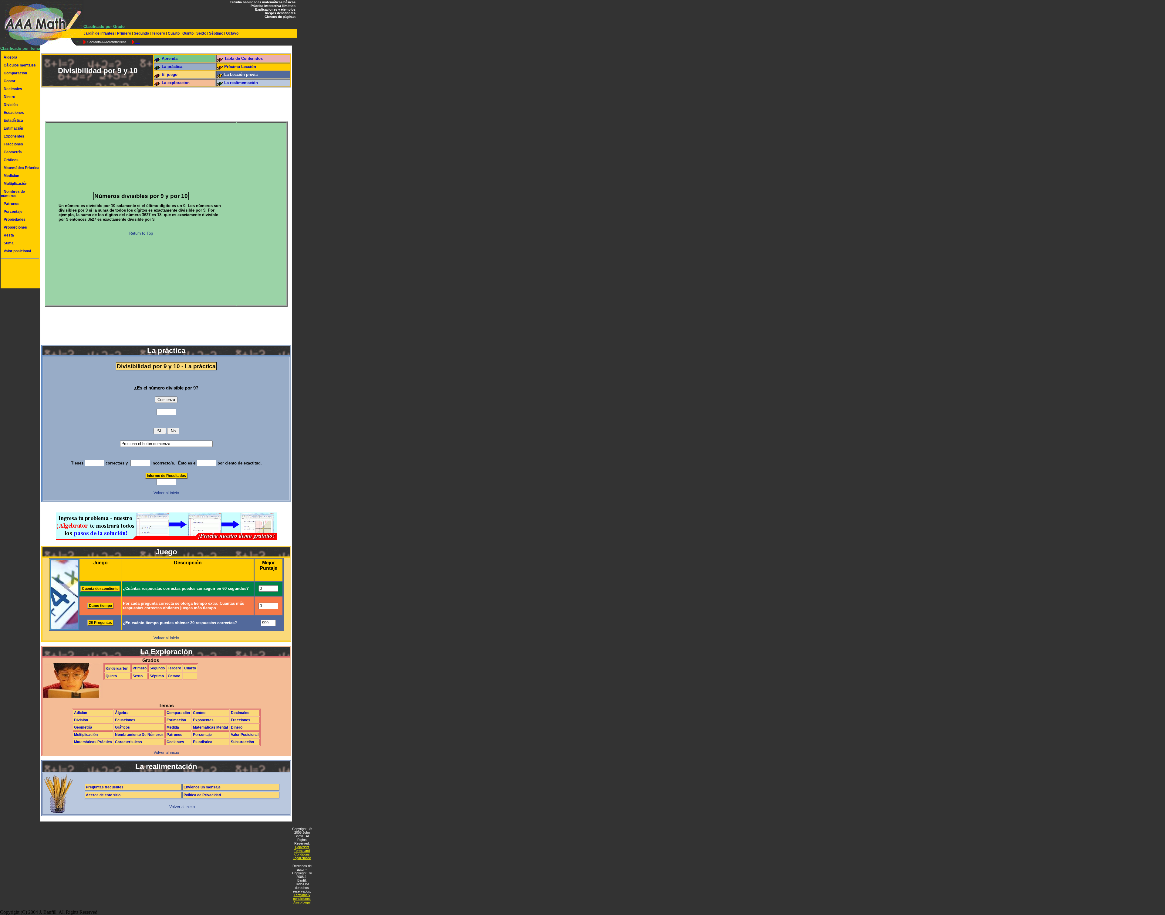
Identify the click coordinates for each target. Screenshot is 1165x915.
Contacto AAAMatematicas (107, 42)
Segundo (141, 33)
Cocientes (175, 742)
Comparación (15, 73)
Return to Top (141, 233)
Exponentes (14, 136)
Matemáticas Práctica (93, 742)
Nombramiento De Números (139, 735)
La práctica (172, 66)
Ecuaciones (14, 113)
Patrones (11, 204)
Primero (124, 33)
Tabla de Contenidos (243, 58)
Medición (11, 176)
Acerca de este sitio (103, 795)
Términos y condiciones (302, 896)
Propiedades (14, 219)
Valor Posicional (244, 735)
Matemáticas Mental (210, 727)
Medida (173, 727)
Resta (9, 235)
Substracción (242, 742)
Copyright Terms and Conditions (302, 850)
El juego (169, 74)
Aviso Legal (301, 902)
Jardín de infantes (99, 33)
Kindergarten (117, 668)
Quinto (187, 33)
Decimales (13, 89)
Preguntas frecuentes (104, 787)
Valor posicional (17, 251)
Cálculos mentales (20, 65)
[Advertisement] (19, 274)
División (11, 105)
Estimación (13, 128)
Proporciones (15, 227)
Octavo (231, 33)
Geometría (13, 152)
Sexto (201, 33)
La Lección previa (241, 74)
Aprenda (169, 58)
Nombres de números (13, 193)
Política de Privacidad (202, 795)
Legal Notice (302, 858)
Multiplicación (15, 184)
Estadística (13, 120)
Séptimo (216, 33)
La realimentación (241, 82)
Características (128, 742)
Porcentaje (13, 211)
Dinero (9, 97)
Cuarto (174, 33)
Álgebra (10, 57)
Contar (9, 81)
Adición (80, 713)
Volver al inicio (166, 493)
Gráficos (11, 160)
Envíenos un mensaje (202, 787)
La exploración (176, 82)
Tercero (158, 33)
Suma (9, 243)
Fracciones (13, 144)
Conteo (199, 713)
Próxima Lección (240, 66)
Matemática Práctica (21, 168)
